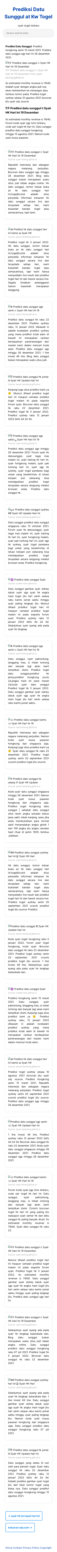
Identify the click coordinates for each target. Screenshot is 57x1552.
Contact (17, 1547)
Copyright (46, 1547)
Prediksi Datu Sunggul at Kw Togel (28, 13)
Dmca (8, 1547)
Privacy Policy (31, 1547)
